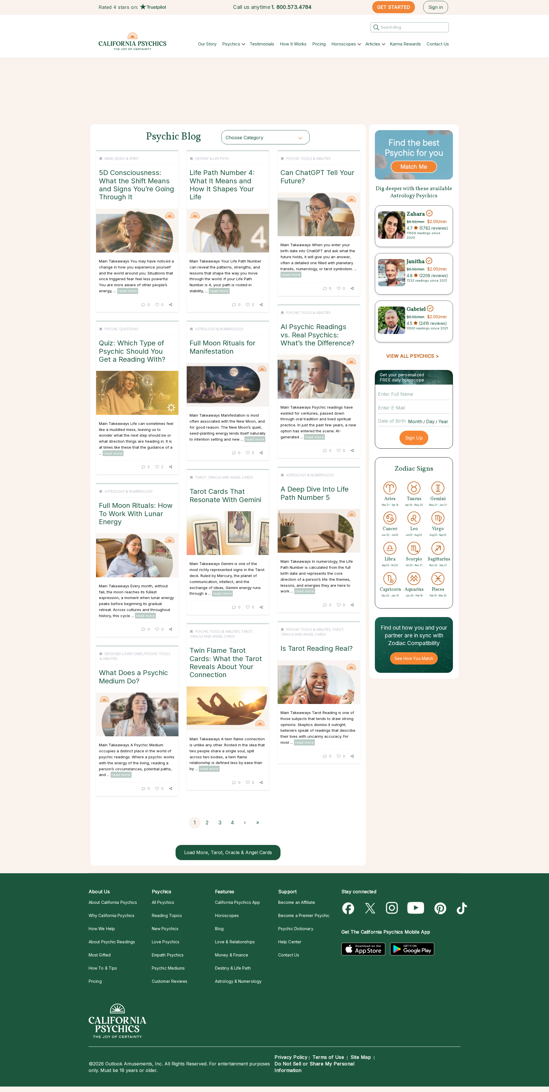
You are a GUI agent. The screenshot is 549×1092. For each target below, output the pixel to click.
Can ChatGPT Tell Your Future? (317, 176)
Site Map (361, 1057)
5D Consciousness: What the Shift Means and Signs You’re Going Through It (136, 184)
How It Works (293, 44)
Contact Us (438, 44)
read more (127, 291)
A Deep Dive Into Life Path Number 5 (315, 493)
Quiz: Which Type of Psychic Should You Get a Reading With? (132, 351)
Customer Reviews (169, 981)
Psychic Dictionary (295, 928)
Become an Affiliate (296, 902)
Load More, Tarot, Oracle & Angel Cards (228, 852)
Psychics (231, 44)
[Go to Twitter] (371, 908)
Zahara (416, 214)
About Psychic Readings (112, 941)
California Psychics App (237, 902)
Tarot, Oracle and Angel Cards (224, 477)
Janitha (416, 262)
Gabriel (416, 309)
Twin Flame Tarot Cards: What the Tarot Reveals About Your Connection (226, 662)
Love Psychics (165, 941)
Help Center (289, 941)
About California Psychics (113, 902)
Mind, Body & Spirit (122, 158)
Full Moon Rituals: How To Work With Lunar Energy (136, 513)
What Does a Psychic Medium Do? (133, 677)
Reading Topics (167, 915)
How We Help (102, 928)
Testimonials (262, 44)
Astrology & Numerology (219, 329)
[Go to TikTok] (461, 908)
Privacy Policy (290, 1057)
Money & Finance (231, 954)
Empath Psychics (168, 954)
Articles (372, 44)
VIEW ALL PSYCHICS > (412, 356)
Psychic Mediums (168, 968)
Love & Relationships (235, 941)
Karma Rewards (405, 44)
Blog (219, 928)
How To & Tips (103, 968)
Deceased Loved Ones (124, 653)
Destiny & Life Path (212, 158)
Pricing (319, 44)
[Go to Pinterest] (439, 908)
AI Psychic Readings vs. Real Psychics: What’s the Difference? (317, 335)
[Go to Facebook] (349, 908)
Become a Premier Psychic (303, 915)
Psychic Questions (121, 329)
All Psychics (163, 902)
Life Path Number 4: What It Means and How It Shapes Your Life (222, 184)
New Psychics (165, 928)
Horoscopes (343, 44)
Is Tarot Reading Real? (317, 648)
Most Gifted (100, 954)
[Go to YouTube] (416, 908)
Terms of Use (328, 1057)
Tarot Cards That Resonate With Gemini (225, 495)
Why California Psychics (111, 915)
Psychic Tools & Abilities (308, 158)
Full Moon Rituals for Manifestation (222, 347)
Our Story (207, 44)
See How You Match (414, 658)
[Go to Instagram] (392, 908)
